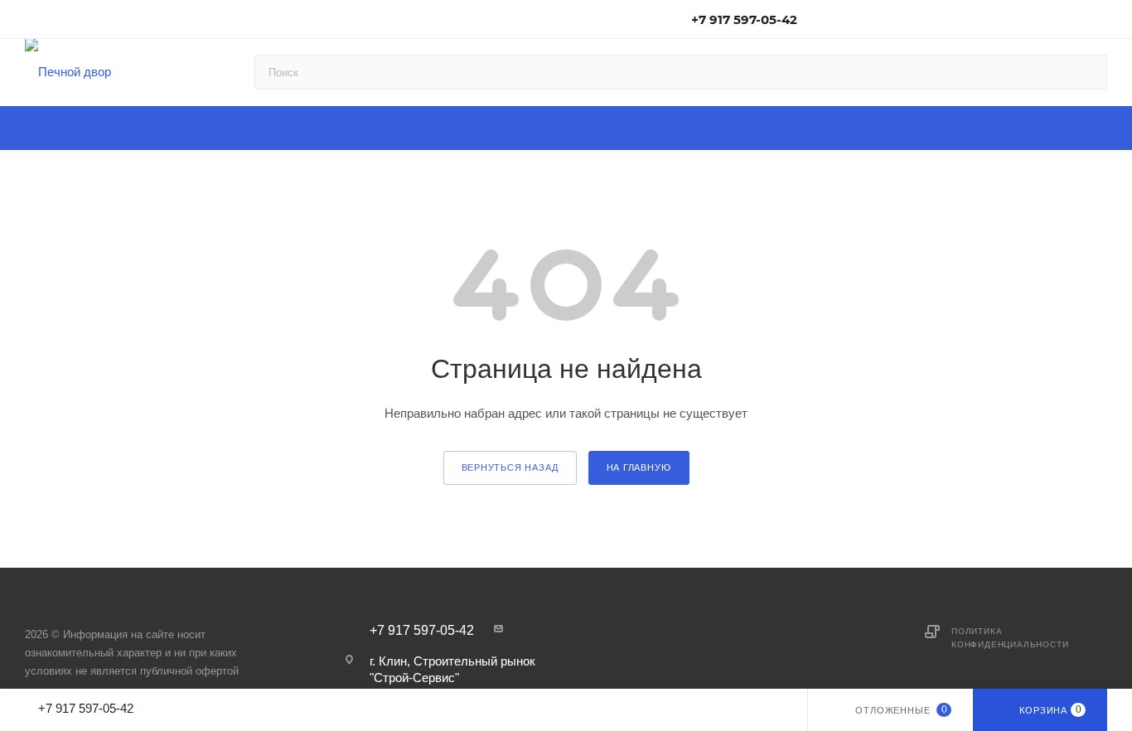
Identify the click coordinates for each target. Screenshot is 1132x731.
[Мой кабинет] (1099, 22)
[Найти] (1087, 72)
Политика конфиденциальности (1009, 638)
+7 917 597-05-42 (744, 19)
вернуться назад (510, 467)
